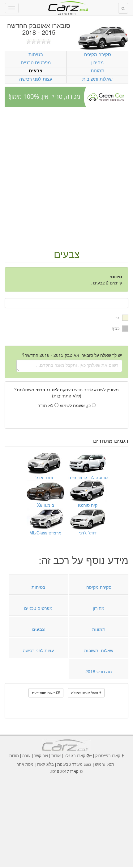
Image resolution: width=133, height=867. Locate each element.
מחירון (97, 62)
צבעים (35, 70)
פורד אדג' (44, 477)
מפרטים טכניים (36, 62)
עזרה (26, 755)
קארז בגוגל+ (75, 755)
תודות (14, 755)
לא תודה (45, 405)
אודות (56, 755)
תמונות (97, 70)
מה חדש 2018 (98, 671)
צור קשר (41, 755)
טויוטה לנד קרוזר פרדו (87, 477)
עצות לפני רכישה (35, 78)
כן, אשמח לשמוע (76, 405)
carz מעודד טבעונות (74, 764)
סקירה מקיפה (97, 54)
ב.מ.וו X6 (45, 505)
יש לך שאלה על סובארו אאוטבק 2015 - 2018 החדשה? (72, 355)
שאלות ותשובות (97, 78)
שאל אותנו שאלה (85, 692)
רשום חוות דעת (44, 692)
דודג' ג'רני (88, 532)
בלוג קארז (45, 764)
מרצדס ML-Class (45, 532)
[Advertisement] (66, 178)
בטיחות (35, 54)
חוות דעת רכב (66, 5)
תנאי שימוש (104, 764)
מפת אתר (25, 764)
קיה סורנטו (87, 505)
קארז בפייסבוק (108, 755)
